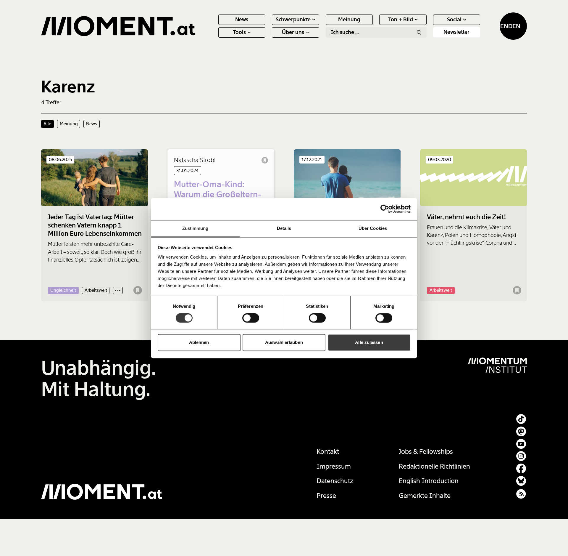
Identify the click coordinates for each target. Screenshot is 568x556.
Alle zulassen (369, 342)
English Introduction (429, 481)
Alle (47, 124)
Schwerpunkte (293, 19)
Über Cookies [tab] (373, 228)
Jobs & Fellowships (426, 451)
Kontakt (328, 451)
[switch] (250, 318)
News (241, 19)
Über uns (293, 32)
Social (454, 19)
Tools (239, 32)
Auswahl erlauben (284, 342)
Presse (326, 495)
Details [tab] (284, 228)
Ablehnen (199, 342)
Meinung (349, 19)
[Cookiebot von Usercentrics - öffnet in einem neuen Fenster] (385, 208)
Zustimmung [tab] (195, 228)
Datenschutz (335, 481)
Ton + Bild (400, 19)
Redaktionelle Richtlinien (434, 466)
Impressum (334, 466)
